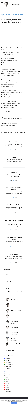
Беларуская (8, 366)
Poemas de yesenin (15, 299)
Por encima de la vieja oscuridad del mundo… (14, 221)
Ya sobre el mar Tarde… (14, 205)
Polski (7, 385)
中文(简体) (8, 368)
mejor (7, 274)
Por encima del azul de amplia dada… (14, 238)
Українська (8, 391)
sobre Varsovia (14, 254)
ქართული (8, 374)
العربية (7, 360)
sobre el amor (9, 281)
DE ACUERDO (14, 403)
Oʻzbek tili (8, 393)
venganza (14, 157)
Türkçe (7, 389)
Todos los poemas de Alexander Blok (13, 118)
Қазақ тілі (8, 381)
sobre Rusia (8, 284)
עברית (7, 377)
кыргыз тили (9, 383)
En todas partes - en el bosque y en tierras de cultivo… (14, 141)
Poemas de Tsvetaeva (16, 310)
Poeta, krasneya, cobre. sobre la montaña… (14, 188)
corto (7, 277)
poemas (7, 288)
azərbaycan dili (9, 364)
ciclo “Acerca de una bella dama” (14, 291)
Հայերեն (8, 362)
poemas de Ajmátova (16, 305)
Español (7, 387)
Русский (8, 358)
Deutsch (7, 375)
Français (8, 372)
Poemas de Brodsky (16, 344)
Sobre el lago (14, 172)
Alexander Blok (16, 4)
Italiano (7, 379)
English (7, 370)
